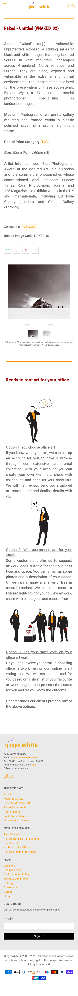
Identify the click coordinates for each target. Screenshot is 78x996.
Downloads (10, 887)
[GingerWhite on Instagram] (6, 777)
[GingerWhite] (39, 5)
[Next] (50, 324)
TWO (45, 142)
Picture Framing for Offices (20, 852)
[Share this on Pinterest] (25, 250)
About (7, 794)
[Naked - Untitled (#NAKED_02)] (39, 291)
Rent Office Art (12, 834)
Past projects (12, 811)
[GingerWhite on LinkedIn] (11, 777)
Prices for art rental (15, 807)
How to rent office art (17, 820)
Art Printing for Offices (17, 847)
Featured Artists (13, 798)
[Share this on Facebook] (16, 250)
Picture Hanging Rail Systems (22, 838)
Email (8, 919)
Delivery (8, 883)
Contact (8, 891)
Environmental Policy (16, 874)
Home (7, 896)
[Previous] (27, 324)
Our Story (9, 865)
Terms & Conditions (16, 878)
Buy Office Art (12, 843)
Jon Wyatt (30, 226)
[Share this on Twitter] (7, 250)
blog (34, 764)
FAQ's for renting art (16, 816)
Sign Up (39, 936)
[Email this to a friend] (35, 250)
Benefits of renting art (17, 803)
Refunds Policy (13, 870)
